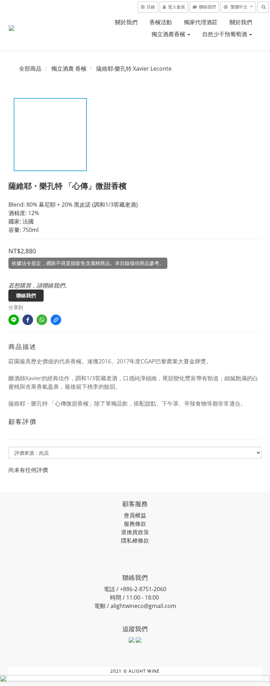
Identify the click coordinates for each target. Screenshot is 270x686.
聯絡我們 (26, 295)
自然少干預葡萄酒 (225, 34)
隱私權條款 (135, 540)
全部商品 (30, 68)
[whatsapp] (42, 320)
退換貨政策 (135, 532)
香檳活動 (160, 22)
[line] (13, 320)
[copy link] (56, 320)
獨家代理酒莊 (201, 22)
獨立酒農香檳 (169, 34)
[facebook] (27, 320)
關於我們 (126, 22)
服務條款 (135, 524)
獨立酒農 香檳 (68, 68)
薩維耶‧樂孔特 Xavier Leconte (134, 68)
